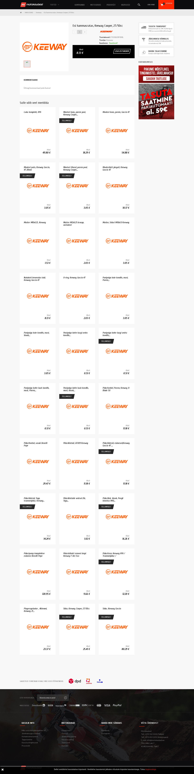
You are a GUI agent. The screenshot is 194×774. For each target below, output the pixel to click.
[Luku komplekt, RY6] (38, 130)
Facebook (105, 730)
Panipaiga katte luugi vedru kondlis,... (75, 334)
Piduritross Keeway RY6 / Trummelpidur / (114, 554)
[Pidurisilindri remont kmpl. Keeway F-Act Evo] (77, 572)
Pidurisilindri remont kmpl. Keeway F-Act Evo (74, 554)
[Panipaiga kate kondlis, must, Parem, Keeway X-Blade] (117, 296)
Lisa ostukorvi (122, 51)
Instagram (105, 733)
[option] (44, 46)
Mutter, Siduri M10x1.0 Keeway (116, 222)
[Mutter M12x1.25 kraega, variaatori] (77, 241)
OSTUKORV (168, 3)
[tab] (31, 80)
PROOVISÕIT (111, 5)
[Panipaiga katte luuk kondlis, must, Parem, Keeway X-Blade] (38, 406)
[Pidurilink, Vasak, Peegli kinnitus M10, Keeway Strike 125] (117, 516)
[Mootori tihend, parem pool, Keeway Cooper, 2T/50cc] (77, 185)
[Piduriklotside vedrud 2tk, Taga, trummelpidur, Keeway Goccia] (77, 516)
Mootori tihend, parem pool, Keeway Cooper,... (75, 168)
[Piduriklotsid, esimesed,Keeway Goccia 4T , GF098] (117, 461)
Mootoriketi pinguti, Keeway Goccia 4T (115, 168)
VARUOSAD (29, 12)
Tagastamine (27, 739)
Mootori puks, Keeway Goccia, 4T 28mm (37, 168)
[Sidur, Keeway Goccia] (117, 627)
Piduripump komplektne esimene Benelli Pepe (34, 554)
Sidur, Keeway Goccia (112, 608)
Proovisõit (26, 746)
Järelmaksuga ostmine (31, 733)
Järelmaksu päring (68, 736)
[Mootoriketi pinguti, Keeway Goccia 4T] (117, 185)
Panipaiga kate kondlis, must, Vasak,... (36, 334)
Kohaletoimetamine (30, 736)
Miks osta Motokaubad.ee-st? (34, 730)
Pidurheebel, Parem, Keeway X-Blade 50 (116, 389)
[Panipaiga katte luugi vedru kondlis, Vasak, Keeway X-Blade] (117, 351)
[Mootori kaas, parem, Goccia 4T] (117, 130)
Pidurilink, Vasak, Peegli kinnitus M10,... (113, 499)
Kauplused (125, 5)
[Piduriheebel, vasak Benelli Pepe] (38, 461)
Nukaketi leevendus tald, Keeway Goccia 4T (34, 279)
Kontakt (64, 746)
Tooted (64, 733)
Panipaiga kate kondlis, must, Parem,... (115, 279)
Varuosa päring (67, 739)
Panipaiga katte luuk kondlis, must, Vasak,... (76, 389)
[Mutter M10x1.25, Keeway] (38, 241)
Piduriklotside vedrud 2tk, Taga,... (74, 499)
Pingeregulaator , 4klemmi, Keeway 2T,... (35, 610)
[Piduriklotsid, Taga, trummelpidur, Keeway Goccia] (38, 516)
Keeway (39, 12)
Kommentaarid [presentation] (31, 80)
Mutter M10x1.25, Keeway (35, 222)
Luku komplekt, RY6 (32, 112)
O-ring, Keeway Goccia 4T (74, 277)
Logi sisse (151, 5)
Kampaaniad (80, 5)
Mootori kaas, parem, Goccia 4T (116, 112)
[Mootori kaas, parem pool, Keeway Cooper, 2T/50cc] (77, 130)
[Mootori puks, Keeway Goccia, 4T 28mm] (38, 185)
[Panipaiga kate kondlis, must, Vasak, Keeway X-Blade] (38, 351)
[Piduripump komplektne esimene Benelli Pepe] (38, 572)
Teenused (65, 742)
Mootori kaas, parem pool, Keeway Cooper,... (74, 113)
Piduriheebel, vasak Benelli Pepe (35, 444)
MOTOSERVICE (95, 5)
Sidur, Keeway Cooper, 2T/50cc (76, 608)
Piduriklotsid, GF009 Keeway (75, 443)
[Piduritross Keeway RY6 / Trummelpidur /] (117, 572)
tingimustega (150, 769)
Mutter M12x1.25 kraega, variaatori (73, 223)
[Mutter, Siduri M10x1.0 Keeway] (117, 241)
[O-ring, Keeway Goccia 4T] (77, 296)
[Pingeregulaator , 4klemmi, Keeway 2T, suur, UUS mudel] (38, 627)
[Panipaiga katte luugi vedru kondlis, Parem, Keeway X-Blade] (77, 351)
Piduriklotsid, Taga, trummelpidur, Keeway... (34, 499)
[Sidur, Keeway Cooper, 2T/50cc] (77, 627)
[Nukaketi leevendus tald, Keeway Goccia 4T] (38, 296)
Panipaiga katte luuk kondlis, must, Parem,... (36, 389)
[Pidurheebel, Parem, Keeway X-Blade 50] (117, 406)
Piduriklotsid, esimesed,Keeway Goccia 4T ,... (116, 444)
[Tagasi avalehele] (21, 12)
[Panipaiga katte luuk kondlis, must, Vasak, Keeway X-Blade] (77, 406)
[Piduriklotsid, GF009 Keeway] (77, 461)
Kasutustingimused (30, 742)
